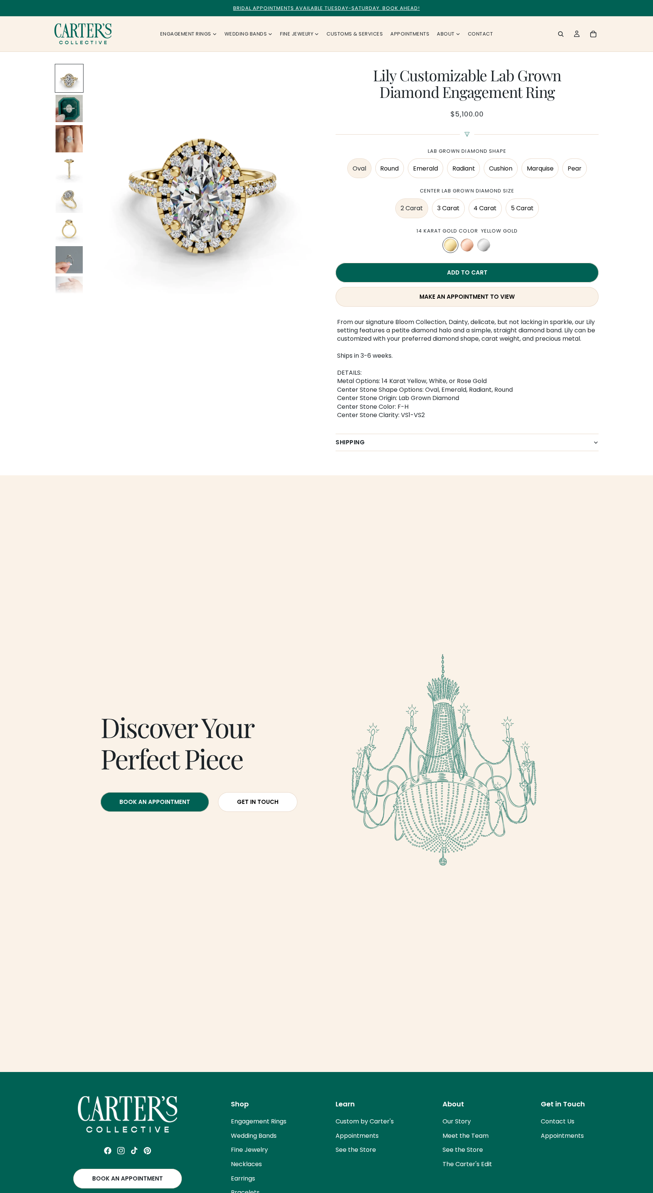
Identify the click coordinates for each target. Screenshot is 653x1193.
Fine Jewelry (249, 1149)
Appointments (357, 1135)
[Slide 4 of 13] (69, 169)
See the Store (356, 1149)
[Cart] (593, 34)
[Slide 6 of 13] (69, 229)
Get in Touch (258, 802)
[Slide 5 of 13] (69, 199)
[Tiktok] (134, 1150)
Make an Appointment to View (467, 297)
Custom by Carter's (365, 1121)
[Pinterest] (147, 1150)
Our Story (457, 1121)
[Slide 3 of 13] (69, 138)
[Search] (560, 34)
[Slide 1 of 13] (69, 78)
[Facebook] (107, 1150)
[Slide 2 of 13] (69, 108)
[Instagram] (120, 1150)
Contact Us (557, 1121)
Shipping (350, 442)
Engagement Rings (258, 1121)
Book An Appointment (154, 802)
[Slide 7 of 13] (69, 259)
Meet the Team (466, 1135)
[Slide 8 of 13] (69, 290)
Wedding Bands (254, 1135)
